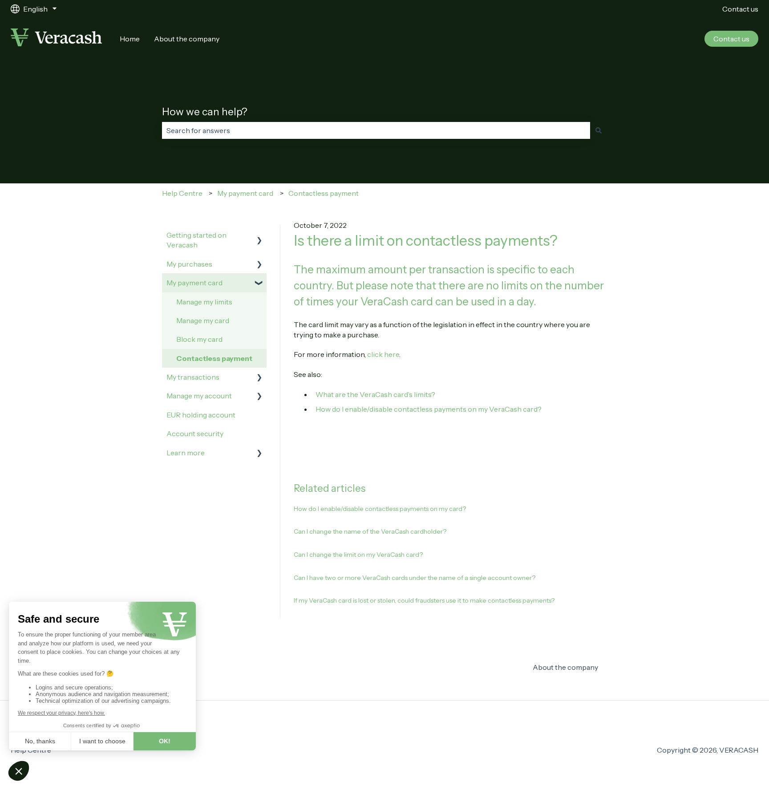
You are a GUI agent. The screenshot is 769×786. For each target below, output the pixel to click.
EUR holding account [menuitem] (200, 414)
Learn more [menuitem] (185, 452)
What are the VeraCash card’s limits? (375, 394)
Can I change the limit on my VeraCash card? (358, 555)
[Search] (598, 130)
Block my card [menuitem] (199, 339)
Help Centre (182, 193)
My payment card (245, 193)
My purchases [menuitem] (189, 263)
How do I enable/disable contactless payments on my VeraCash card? (429, 409)
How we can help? (204, 111)
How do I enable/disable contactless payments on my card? (380, 509)
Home (130, 38)
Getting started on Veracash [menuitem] (196, 240)
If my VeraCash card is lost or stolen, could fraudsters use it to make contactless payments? (424, 600)
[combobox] (376, 130)
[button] (259, 236)
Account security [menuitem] (194, 433)
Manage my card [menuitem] (202, 320)
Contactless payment (323, 193)
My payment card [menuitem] (194, 282)
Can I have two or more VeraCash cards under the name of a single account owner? (414, 578)
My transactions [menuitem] (192, 377)
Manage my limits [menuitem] (204, 301)
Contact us (740, 8)
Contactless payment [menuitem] (214, 358)
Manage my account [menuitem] (199, 395)
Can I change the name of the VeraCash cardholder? (370, 531)
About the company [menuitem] (565, 667)
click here (383, 354)
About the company (186, 38)
